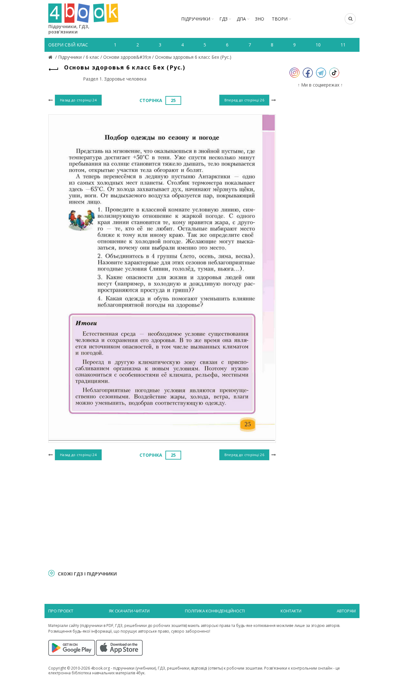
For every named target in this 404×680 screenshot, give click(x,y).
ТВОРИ (280, 19)
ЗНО (259, 19)
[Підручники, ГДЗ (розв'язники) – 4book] (51, 57)
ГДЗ (223, 19)
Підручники (195, 19)
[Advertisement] (162, 514)
